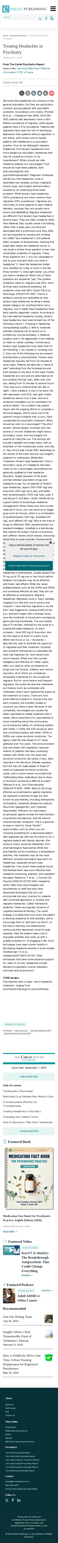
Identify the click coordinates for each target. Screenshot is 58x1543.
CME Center (10, 1408)
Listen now (46, 1290)
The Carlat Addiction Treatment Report (22, 1460)
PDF (51, 93)
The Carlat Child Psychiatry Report (20, 1456)
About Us (9, 1404)
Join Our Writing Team (17, 1317)
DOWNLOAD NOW (29, 1131)
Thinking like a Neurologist (18, 1091)
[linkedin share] (33, 93)
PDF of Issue (25, 72)
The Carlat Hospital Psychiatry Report (21, 1463)
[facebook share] (27, 93)
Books (8, 1434)
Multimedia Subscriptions (16, 1431)
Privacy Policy (28, 1520)
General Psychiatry (18, 35)
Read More (26, 1275)
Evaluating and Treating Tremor (21, 1116)
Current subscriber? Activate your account (29, 565)
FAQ (7, 1412)
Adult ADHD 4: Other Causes (28, 1298)
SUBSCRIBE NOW (29, 1076)
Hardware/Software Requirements (26, 1526)
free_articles (21, 1031)
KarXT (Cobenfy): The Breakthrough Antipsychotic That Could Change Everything (35, 1262)
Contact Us (10, 1415)
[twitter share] (21, 93)
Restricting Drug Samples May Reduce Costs (28, 1096)
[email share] (39, 93)
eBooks (8, 1438)
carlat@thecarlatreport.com (17, 1481)
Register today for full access (29, 556)
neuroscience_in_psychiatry (17, 1034)
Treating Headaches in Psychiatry (22, 1111)
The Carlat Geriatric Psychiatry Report (21, 1467)
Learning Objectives (28, 68)
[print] (45, 93)
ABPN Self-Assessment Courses (19, 1441)
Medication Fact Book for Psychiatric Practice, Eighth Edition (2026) (27, 1218)
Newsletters (10, 1427)
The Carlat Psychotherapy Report (20, 1471)
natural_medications (41, 1031)
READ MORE (9, 1231)
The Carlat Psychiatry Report (17, 1453)
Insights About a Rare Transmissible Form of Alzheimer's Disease (17, 1336)
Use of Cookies (32, 1523)
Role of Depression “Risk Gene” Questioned (27, 1122)
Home (5, 35)
